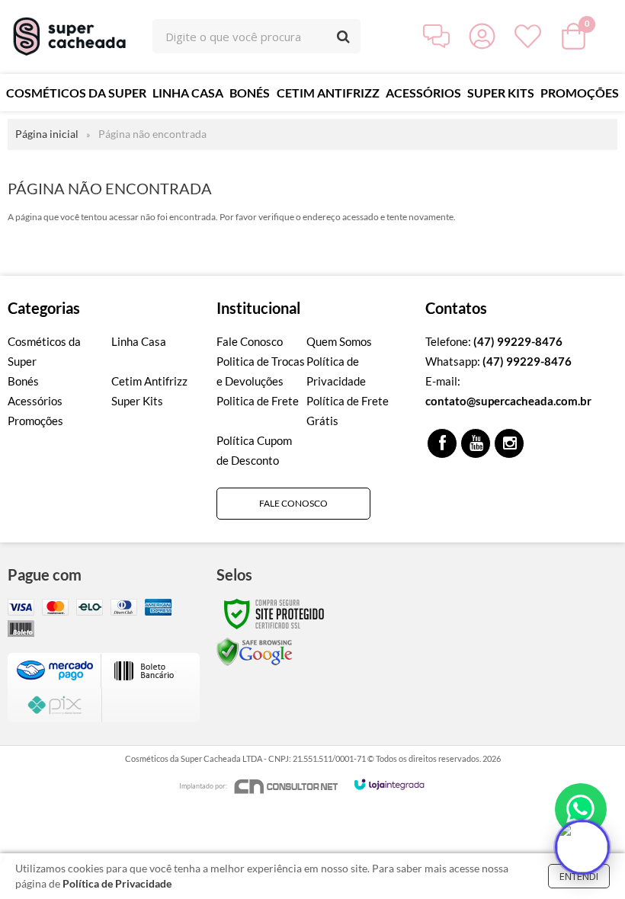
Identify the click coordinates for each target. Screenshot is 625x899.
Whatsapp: (498, 361)
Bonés (23, 381)
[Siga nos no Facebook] (442, 443)
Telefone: (493, 341)
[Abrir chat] (582, 847)
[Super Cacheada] (72, 36)
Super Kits (137, 401)
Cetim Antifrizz (149, 381)
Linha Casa (138, 341)
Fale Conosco (249, 341)
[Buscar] (343, 36)
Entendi (578, 876)
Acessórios (35, 401)
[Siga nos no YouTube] (475, 443)
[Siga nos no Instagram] (509, 443)
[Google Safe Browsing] (254, 651)
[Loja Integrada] (389, 784)
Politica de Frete (257, 401)
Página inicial (47, 133)
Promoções (35, 420)
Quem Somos (339, 341)
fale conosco (293, 503)
